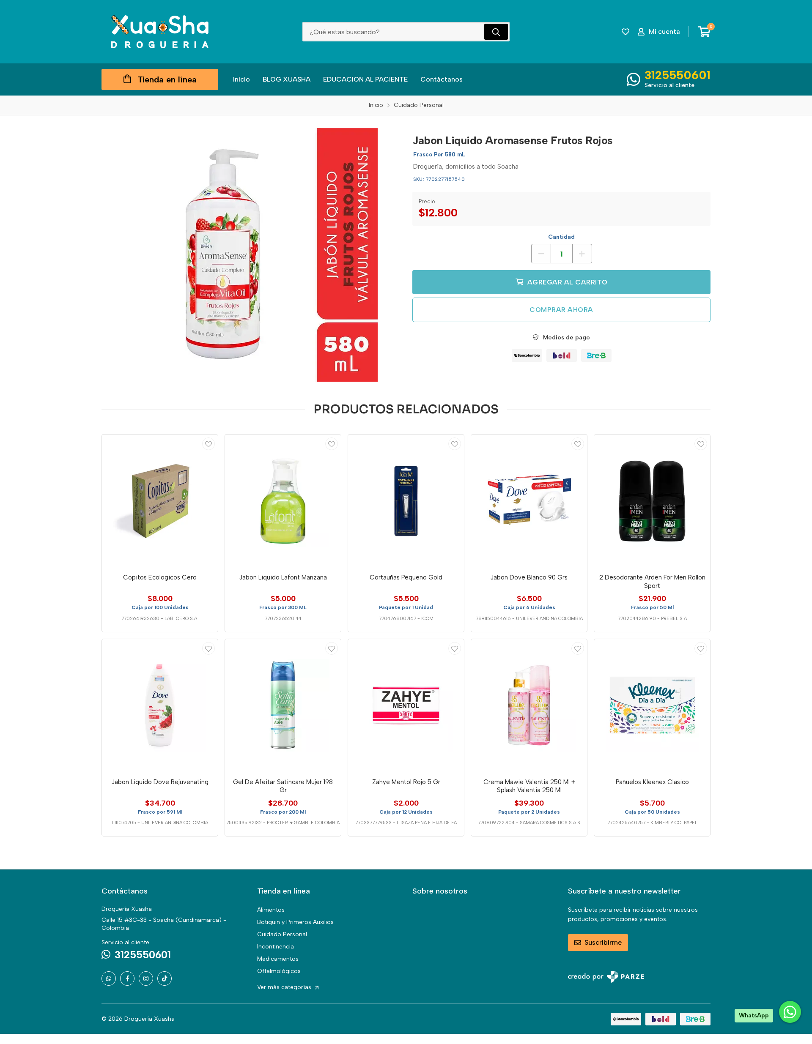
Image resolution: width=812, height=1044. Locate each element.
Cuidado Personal (282, 934)
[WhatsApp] (109, 978)
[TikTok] (164, 978)
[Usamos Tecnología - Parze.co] (606, 977)
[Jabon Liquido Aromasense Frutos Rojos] (251, 255)
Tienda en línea (167, 79)
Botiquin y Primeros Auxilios (295, 922)
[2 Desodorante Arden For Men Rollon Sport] (652, 501)
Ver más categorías (285, 987)
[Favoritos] (625, 32)
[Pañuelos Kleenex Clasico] (652, 705)
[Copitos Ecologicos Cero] (160, 501)
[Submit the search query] (496, 32)
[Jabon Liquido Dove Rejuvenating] (160, 705)
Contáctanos (441, 79)
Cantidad (561, 237)
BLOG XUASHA (286, 79)
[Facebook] (127, 978)
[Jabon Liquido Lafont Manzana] (283, 501)
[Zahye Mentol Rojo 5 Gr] (406, 705)
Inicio (241, 79)
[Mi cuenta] (208, 443)
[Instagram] (146, 978)
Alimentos (271, 909)
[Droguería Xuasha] (159, 32)
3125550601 (677, 75)
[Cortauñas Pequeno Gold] (406, 501)
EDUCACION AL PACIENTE (365, 79)
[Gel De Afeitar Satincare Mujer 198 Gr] (283, 705)
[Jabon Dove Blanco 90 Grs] (529, 501)
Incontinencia (275, 946)
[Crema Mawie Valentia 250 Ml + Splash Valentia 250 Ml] (529, 705)
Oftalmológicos (279, 971)
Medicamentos (278, 958)
